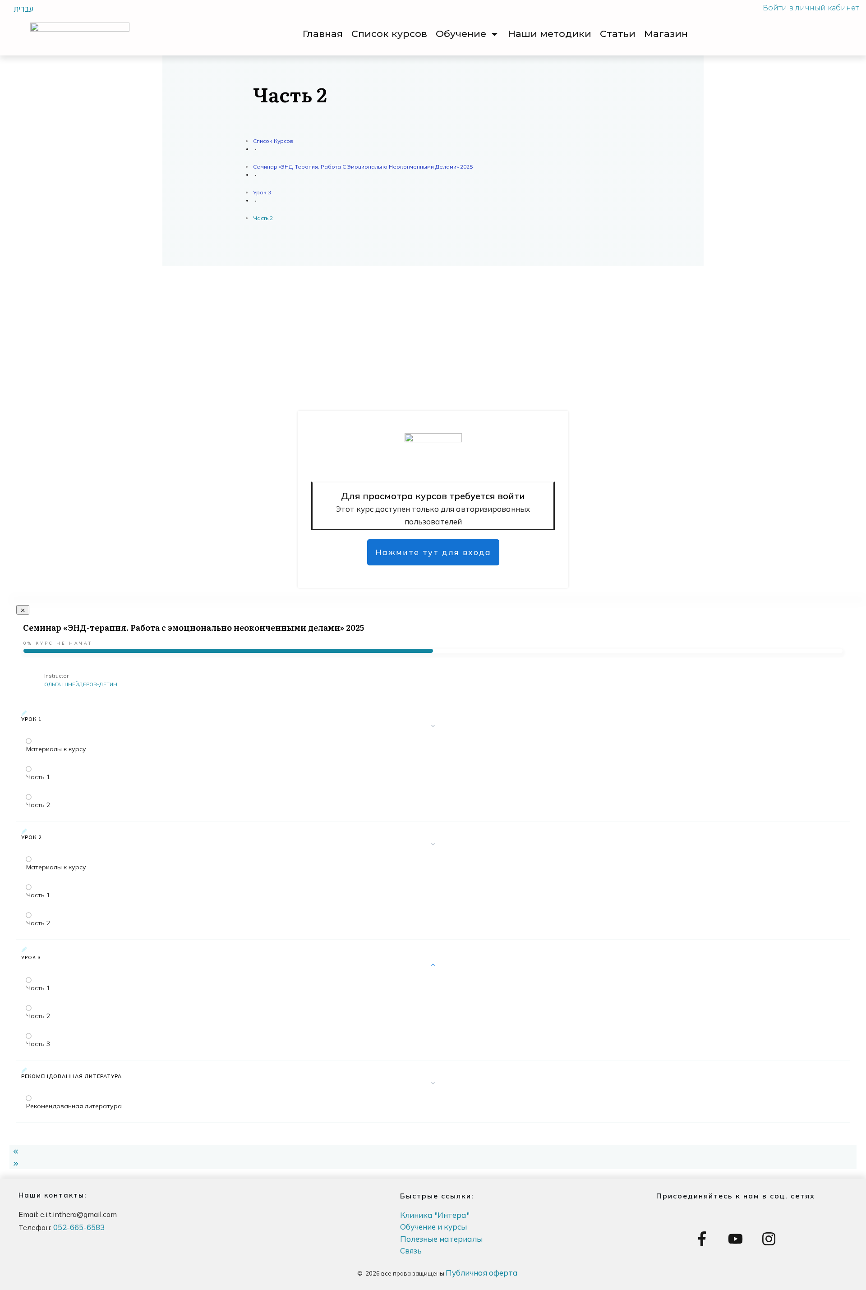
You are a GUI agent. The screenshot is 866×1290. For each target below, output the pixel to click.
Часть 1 (38, 777)
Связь (411, 1250)
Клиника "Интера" (435, 1215)
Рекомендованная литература (74, 1106)
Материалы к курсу (56, 749)
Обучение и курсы (433, 1226)
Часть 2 (38, 805)
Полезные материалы (441, 1239)
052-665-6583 (79, 1227)
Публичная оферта (482, 1272)
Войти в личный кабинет (811, 8)
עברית (23, 8)
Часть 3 (38, 1044)
